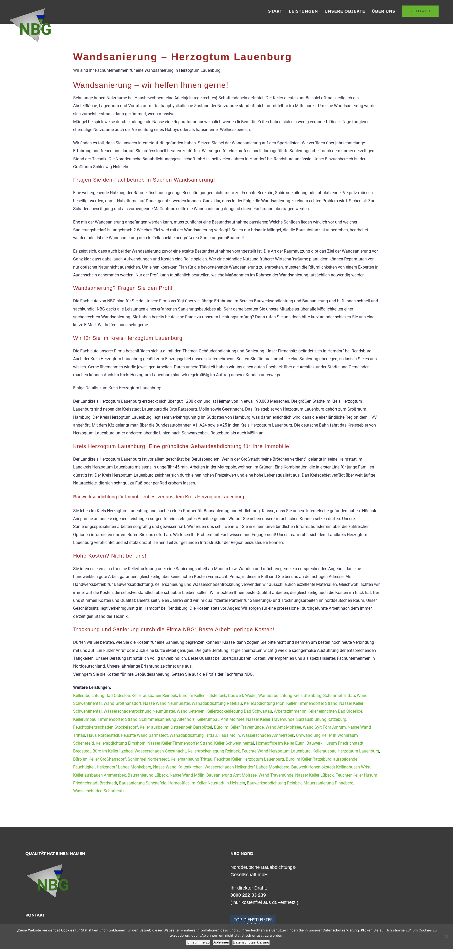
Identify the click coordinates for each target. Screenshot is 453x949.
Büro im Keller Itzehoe (113, 751)
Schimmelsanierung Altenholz (167, 719)
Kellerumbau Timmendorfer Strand (105, 719)
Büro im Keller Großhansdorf (99, 759)
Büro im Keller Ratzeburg (308, 759)
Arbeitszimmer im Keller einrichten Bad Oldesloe (318, 711)
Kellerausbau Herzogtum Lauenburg (345, 751)
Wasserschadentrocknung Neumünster (139, 711)
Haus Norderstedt (103, 735)
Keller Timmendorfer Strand (311, 703)
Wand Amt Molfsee (283, 727)
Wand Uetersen (190, 711)
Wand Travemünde (275, 775)
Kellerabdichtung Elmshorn (120, 743)
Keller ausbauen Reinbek (154, 695)
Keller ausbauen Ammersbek (99, 775)
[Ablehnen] (446, 936)
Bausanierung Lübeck (148, 775)
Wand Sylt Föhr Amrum (324, 727)
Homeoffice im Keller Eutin (280, 743)
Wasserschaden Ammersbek (268, 735)
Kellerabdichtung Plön (264, 703)
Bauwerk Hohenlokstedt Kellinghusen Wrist (330, 767)
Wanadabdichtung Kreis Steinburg (289, 695)
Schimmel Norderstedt (148, 759)
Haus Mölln (229, 735)
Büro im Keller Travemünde (239, 727)
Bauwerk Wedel (242, 695)
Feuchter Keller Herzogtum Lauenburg (249, 759)
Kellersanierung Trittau (191, 759)
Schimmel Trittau (339, 695)
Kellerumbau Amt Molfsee (220, 719)
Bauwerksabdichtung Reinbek (274, 783)
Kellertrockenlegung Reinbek (214, 751)
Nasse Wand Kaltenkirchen (178, 767)
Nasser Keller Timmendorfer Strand (179, 743)
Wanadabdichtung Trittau (193, 735)
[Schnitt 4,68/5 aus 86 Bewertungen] (253, 917)
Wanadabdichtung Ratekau (217, 703)
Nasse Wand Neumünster (166, 703)
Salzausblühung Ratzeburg (321, 719)
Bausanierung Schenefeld (142, 783)
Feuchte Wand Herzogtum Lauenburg (276, 751)
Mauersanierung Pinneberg (328, 783)
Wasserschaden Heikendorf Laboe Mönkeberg (246, 767)
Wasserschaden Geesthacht (160, 751)
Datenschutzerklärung (251, 942)
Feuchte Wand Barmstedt (144, 735)
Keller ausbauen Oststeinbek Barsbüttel (176, 727)
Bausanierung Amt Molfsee (231, 775)
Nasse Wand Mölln (187, 775)
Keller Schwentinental (234, 743)
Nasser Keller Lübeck (314, 775)
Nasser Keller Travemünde (270, 719)
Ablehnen (221, 942)
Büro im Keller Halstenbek (202, 695)
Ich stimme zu (198, 942)
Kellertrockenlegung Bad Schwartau (239, 711)
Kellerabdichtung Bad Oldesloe (101, 695)
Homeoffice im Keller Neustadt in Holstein (206, 783)
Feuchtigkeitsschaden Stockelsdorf (105, 727)
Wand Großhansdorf (122, 703)
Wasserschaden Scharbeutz (99, 790)
